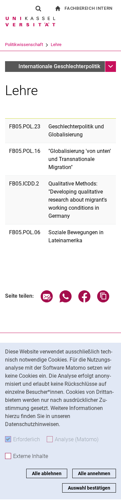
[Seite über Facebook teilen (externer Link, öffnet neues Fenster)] (84, 300)
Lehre (56, 44)
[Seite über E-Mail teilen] (47, 300)
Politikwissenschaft (24, 44)
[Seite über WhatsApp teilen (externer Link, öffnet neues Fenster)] (65, 300)
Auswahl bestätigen (89, 488)
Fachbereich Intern (89, 8)
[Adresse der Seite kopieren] (103, 300)
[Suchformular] (38, 8)
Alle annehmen (94, 473)
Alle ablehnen (47, 473)
